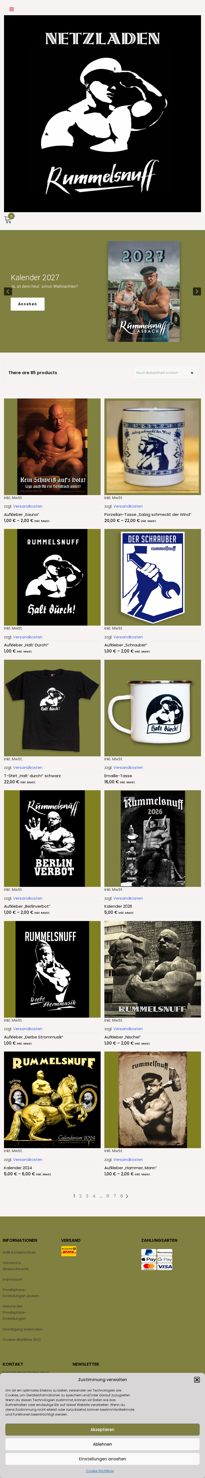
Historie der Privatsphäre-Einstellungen (15, 1312)
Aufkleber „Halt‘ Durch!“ (26, 645)
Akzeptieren (102, 1429)
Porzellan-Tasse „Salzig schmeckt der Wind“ (147, 514)
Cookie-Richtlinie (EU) (22, 1339)
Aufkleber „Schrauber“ (125, 645)
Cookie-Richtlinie (100, 1471)
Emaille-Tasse (118, 776)
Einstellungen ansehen (102, 1459)
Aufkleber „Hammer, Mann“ (130, 1168)
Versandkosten (27, 506)
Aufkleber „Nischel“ (122, 1037)
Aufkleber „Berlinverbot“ (27, 906)
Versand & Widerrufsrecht (16, 1265)
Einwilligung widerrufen (22, 1329)
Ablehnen (102, 1444)
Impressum (12, 1279)
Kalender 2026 (118, 906)
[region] (102, 291)
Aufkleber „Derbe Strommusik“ (33, 1037)
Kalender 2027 (35, 277)
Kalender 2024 (18, 1168)
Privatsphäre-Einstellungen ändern (21, 1292)
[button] (197, 1379)
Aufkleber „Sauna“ (21, 514)
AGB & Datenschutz (19, 1252)
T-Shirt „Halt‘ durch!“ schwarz (32, 776)
